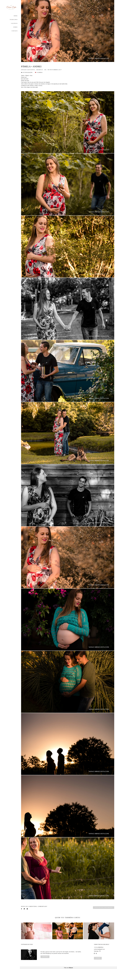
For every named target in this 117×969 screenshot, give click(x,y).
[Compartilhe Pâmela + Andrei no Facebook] (21, 908)
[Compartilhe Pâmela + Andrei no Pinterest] (27, 908)
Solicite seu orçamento (104, 907)
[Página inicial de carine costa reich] (10, 7)
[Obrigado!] (62, 150)
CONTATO (15, 30)
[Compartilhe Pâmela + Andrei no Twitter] (24, 908)
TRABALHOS (14, 19)
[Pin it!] (72, 150)
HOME (16, 15)
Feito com (68, 967)
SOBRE (15, 27)
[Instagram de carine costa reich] (96, 953)
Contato (98, 958)
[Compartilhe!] (67, 150)
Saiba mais (45, 956)
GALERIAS (14, 23)
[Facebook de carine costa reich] (94, 953)
